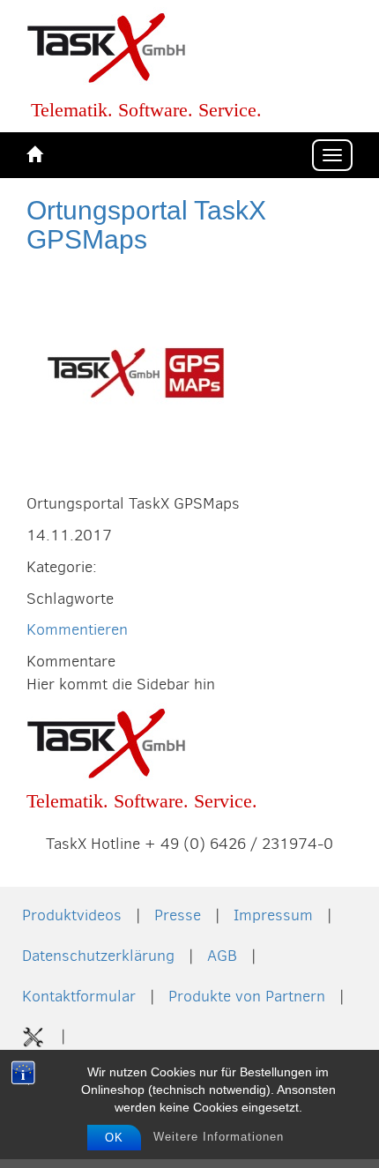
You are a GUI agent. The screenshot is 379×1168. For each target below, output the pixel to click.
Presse (177, 915)
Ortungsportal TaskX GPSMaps (146, 225)
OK (114, 1137)
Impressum (273, 915)
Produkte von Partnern (246, 996)
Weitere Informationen (218, 1136)
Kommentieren (77, 629)
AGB (222, 955)
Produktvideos (72, 915)
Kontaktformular (79, 996)
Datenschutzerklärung (98, 955)
